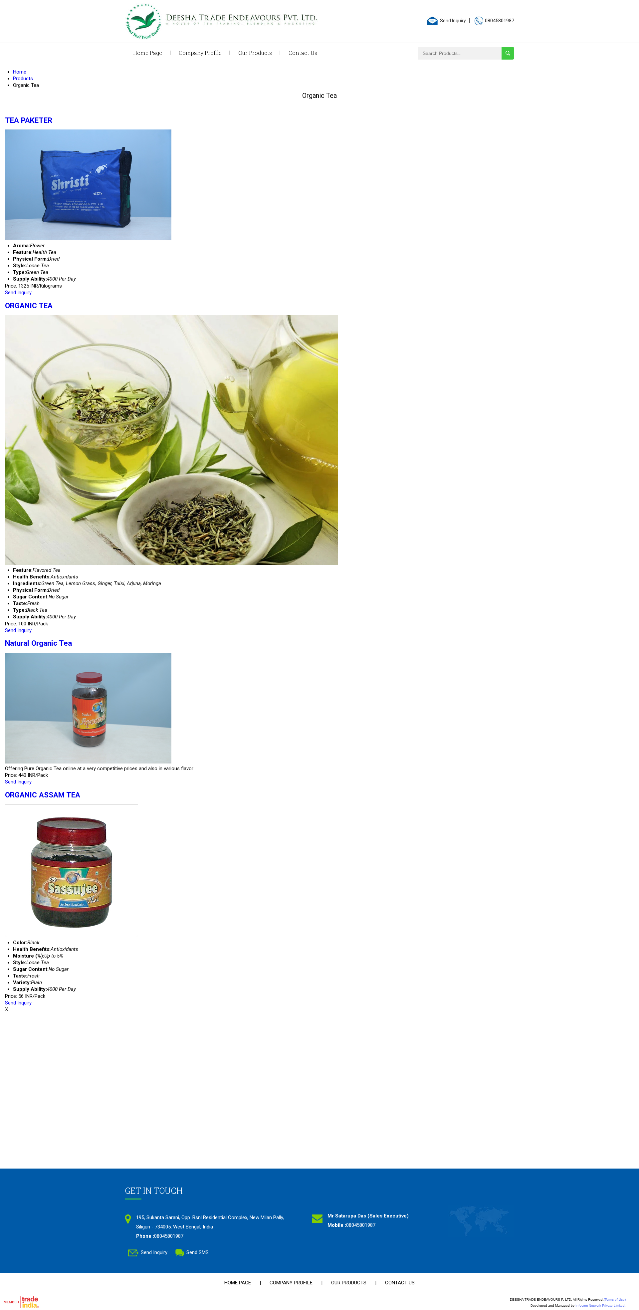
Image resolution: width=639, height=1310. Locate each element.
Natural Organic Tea (38, 643)
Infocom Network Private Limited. (600, 1305)
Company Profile (200, 52)
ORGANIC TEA (29, 305)
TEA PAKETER (28, 120)
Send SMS (197, 1252)
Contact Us (303, 52)
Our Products (255, 52)
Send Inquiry (453, 20)
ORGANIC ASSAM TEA (42, 794)
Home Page (147, 52)
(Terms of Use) (615, 1299)
